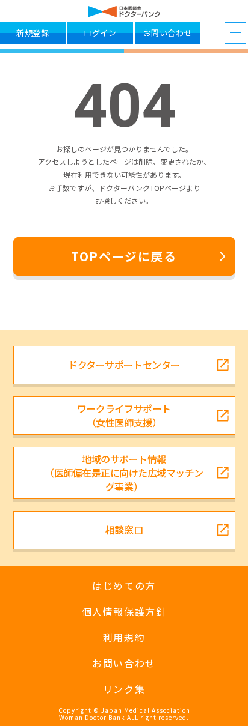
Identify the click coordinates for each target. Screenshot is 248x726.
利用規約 (124, 637)
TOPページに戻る (123, 256)
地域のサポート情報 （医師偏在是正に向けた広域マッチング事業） (124, 473)
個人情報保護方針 (124, 612)
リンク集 (124, 689)
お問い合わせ (124, 663)
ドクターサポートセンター (123, 364)
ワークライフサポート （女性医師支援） (123, 415)
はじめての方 (124, 586)
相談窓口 (124, 529)
